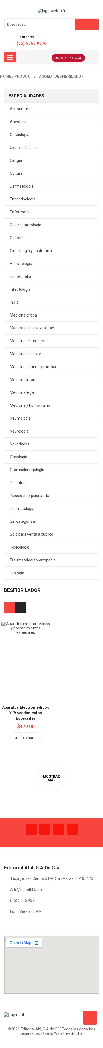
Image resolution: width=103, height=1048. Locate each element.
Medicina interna (24, 379)
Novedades (19, 444)
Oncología (18, 457)
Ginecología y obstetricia (31, 250)
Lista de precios (68, 58)
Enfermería (20, 212)
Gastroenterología (25, 225)
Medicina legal (22, 392)
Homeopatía (20, 276)
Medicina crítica (23, 315)
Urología (17, 573)
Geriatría (17, 238)
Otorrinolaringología (27, 470)
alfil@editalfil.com (26, 889)
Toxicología (19, 547)
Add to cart (25, 738)
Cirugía (16, 160)
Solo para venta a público (31, 534)
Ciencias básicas (24, 147)
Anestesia (18, 122)
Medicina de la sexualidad (32, 328)
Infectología (20, 289)
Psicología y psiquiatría (29, 495)
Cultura (16, 173)
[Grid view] (9, 607)
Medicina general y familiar (33, 367)
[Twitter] (44, 829)
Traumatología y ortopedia (33, 560)
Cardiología (19, 134)
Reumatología (22, 508)
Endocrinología (22, 199)
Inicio (14, 302)
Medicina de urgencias (29, 341)
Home (5, 76)
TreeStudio (72, 1033)
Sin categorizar (23, 521)
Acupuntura (20, 109)
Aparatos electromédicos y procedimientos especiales (25, 713)
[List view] (20, 607)
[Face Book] (31, 829)
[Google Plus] (72, 829)
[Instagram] (58, 829)
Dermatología (22, 186)
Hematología (21, 263)
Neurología (19, 431)
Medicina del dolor (25, 354)
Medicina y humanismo (30, 405)
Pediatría (18, 483)
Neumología (20, 418)
